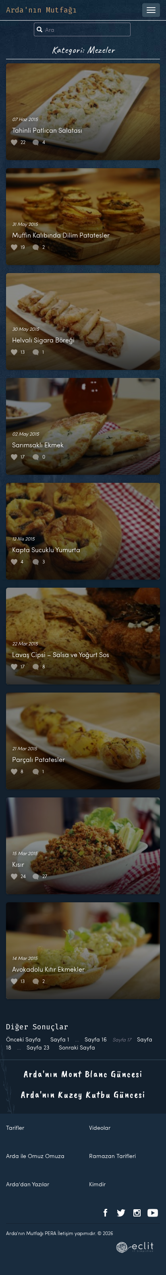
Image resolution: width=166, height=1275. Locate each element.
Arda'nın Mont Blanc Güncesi (83, 1074)
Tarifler (15, 1127)
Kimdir (97, 1184)
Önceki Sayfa (23, 1039)
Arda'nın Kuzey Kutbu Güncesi (83, 1094)
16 (96, 1039)
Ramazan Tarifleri (112, 1156)
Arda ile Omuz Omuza (35, 1156)
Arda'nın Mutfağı (41, 10)
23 (38, 1047)
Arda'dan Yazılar (27, 1184)
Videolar (99, 1127)
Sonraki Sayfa (77, 1047)
